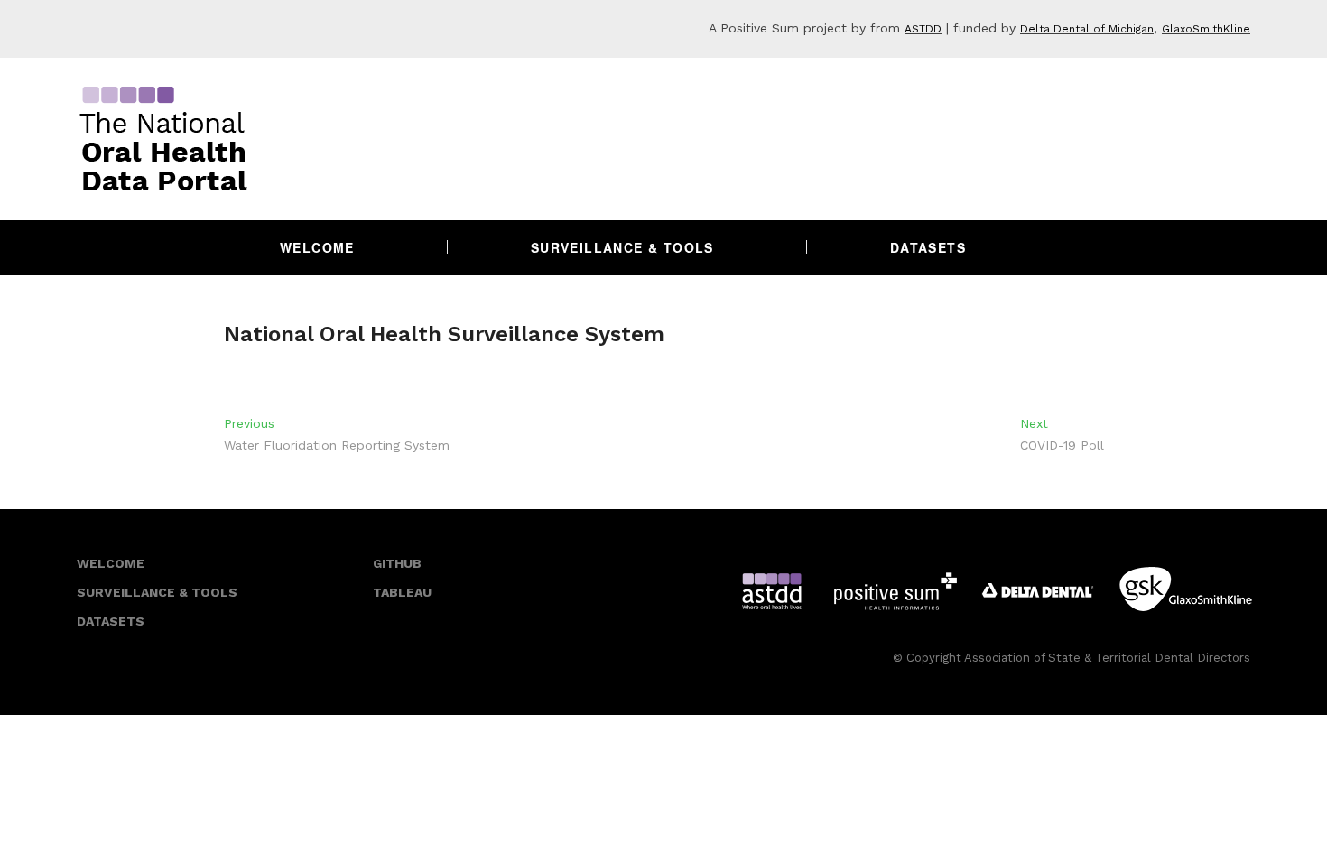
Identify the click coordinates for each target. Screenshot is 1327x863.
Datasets (928, 247)
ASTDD (923, 29)
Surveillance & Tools (622, 247)
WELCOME (110, 563)
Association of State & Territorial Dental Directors (1107, 657)
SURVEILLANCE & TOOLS (157, 592)
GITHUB (397, 563)
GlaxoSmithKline (1206, 29)
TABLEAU (402, 592)
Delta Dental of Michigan (1087, 29)
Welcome (317, 247)
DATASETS (110, 621)
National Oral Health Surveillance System (444, 334)
